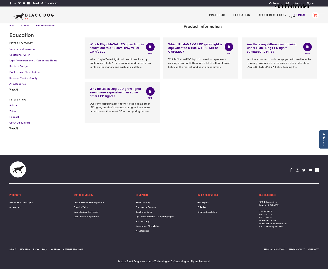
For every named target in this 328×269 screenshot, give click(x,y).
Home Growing (143, 202)
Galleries (201, 207)
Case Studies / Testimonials (86, 212)
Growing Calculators (207, 212)
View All (13, 89)
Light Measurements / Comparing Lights (33, 60)
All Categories (17, 83)
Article (13, 105)
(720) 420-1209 (51, 3)
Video (12, 111)
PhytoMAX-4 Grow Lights (21, 202)
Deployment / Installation (24, 72)
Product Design (18, 66)
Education (25, 25)
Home (12, 25)
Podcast (14, 116)
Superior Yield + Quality (23, 78)
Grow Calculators (19, 122)
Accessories (14, 207)
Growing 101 (203, 202)
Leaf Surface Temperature (86, 216)
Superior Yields (81, 207)
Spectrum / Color (19, 54)
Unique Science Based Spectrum (89, 202)
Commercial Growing (22, 48)
